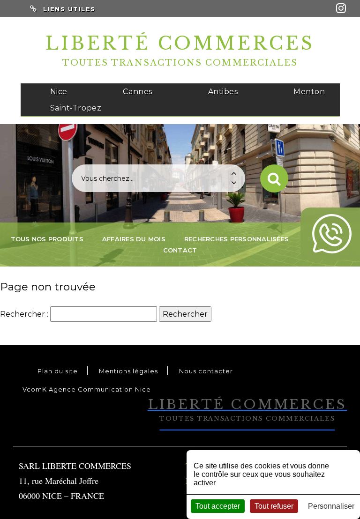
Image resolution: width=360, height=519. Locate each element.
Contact (180, 250)
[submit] (274, 178)
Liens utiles (69, 9)
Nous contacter (206, 371)
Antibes (223, 91)
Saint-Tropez (76, 108)
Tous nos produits (47, 239)
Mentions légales (128, 371)
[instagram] (341, 8)
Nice (59, 91)
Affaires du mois (133, 239)
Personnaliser (331, 506)
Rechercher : (24, 314)
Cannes (137, 91)
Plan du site (58, 371)
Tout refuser (274, 506)
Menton (309, 91)
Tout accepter (217, 506)
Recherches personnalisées (236, 239)
